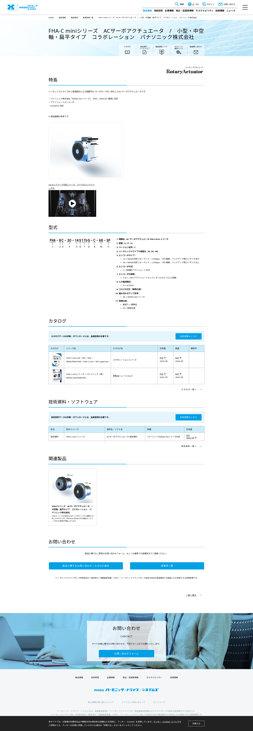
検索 (182, 4)
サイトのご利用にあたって (133, 702)
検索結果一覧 (88, 17)
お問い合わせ (229, 4)
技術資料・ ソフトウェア (144, 47)
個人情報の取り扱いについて (101, 702)
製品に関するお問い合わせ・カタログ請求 (85, 565)
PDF (161, 358)
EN (197, 4)
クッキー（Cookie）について (166, 721)
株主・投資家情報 (185, 10)
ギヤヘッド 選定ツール (178, 47)
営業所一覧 (167, 565)
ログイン (211, 4)
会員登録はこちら (188, 336)
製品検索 (74, 17)
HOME (51, 17)
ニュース (230, 10)
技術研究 (158, 10)
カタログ (127, 46)
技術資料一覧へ (189, 446)
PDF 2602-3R (190, 436)
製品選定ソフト (162, 46)
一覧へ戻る (191, 595)
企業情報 (169, 10)
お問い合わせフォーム (126, 653)
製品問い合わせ (196, 46)
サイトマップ (159, 702)
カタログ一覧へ (189, 389)
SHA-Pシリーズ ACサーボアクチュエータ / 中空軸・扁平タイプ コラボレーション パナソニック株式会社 (72, 509)
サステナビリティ (204, 10)
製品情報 (147, 10)
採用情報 (219, 10)
